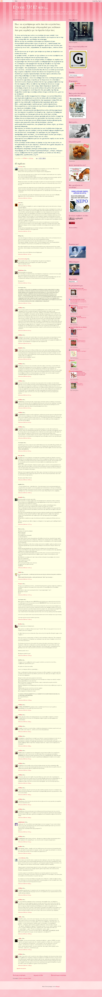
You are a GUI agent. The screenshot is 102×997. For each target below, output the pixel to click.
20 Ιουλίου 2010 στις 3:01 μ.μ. (24, 804)
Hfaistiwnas (21, 270)
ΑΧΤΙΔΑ (20, 307)
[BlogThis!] (40, 158)
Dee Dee (20, 624)
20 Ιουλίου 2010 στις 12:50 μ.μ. (25, 700)
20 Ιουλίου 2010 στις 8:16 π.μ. (24, 330)
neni (19, 202)
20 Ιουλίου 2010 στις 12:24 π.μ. (25, 198)
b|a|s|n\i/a (20, 348)
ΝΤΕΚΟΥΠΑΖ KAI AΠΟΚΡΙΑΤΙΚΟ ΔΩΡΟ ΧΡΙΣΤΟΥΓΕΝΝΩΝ (81, 374)
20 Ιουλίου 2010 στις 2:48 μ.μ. (24, 746)
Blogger (58, 986)
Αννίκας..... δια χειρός (75, 316)
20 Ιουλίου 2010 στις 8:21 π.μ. (24, 343)
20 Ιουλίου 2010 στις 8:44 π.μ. (24, 438)
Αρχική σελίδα (38, 975)
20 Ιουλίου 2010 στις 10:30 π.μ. (25, 492)
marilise (20, 846)
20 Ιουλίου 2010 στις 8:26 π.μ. (24, 376)
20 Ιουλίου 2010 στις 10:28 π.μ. (25, 479)
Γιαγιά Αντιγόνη (22, 259)
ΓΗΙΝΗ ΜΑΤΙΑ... (74, 339)
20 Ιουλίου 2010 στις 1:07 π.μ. (24, 231)
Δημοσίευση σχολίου (21, 968)
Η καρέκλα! (79, 329)
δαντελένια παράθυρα (82, 289)
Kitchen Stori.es (74, 305)
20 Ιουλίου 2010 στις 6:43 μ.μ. (24, 853)
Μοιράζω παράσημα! (81, 351)
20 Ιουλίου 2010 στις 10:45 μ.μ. (25, 933)
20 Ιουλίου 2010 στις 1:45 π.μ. (24, 254)
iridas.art (72, 360)
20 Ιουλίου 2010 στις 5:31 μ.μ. (24, 842)
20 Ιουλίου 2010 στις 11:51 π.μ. (25, 579)
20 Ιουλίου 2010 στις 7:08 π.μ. (24, 265)
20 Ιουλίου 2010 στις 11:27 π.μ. (25, 524)
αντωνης (20, 166)
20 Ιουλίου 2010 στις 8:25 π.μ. (24, 359)
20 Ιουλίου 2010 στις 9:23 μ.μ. (24, 895)
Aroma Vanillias (74, 382)
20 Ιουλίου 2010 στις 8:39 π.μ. (24, 422)
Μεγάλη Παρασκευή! (81, 317)
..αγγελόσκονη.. (22, 858)
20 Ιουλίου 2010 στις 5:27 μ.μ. (24, 832)
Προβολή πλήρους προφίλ (80, 85)
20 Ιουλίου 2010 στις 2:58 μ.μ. (24, 783)
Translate (79, 77)
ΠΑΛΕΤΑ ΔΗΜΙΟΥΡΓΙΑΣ (76, 371)
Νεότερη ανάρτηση (19, 975)
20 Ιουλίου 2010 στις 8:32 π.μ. (24, 395)
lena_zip (20, 455)
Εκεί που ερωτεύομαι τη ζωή (77, 299)
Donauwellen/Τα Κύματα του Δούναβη (82, 307)
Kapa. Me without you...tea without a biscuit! (78, 327)
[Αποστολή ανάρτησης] (37, 158)
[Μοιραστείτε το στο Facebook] (43, 158)
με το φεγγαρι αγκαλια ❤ (76, 288)
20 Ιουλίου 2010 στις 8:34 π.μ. (24, 408)
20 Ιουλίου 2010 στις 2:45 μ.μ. (24, 731)
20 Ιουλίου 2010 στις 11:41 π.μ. (25, 567)
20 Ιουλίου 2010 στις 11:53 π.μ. (25, 595)
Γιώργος (20, 583)
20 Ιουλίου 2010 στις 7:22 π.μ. (24, 283)
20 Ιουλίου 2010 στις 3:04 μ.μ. (24, 817)
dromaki (20, 497)
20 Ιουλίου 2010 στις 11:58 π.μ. (25, 619)
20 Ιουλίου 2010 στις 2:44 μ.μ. (24, 721)
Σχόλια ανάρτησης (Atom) (25, 978)
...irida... (20, 917)
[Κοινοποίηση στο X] (42, 158)
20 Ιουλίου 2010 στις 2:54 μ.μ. (24, 770)
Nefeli (19, 572)
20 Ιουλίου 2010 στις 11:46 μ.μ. (25, 965)
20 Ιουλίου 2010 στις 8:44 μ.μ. (24, 883)
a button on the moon (75, 350)
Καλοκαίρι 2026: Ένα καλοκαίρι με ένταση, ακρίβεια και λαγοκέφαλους (78, 301)
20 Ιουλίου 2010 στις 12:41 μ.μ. (25, 655)
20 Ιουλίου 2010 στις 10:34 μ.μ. (25, 912)
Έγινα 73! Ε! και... (30, 7)
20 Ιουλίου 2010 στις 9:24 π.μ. (24, 451)
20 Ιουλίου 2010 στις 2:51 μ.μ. (24, 759)
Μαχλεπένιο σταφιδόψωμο (80, 384)
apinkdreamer (21, 822)
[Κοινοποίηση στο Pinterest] (45, 158)
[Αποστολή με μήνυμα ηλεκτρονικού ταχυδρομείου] (39, 158)
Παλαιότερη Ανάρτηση (58, 975)
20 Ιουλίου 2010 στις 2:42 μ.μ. (24, 710)
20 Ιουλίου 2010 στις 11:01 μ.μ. (25, 949)
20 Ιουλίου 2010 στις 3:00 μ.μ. (24, 794)
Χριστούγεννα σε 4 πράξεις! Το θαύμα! (81, 341)
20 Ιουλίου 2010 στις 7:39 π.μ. (24, 303)
